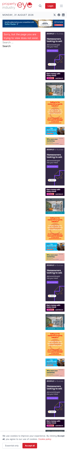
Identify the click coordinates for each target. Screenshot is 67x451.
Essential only (12, 445)
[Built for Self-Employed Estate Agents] (55, 131)
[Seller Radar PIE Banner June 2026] (33, 23)
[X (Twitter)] (54, 15)
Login (50, 5)
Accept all (30, 445)
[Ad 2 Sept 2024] (55, 113)
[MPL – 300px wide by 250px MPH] (55, 90)
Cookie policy (44, 439)
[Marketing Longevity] (55, 141)
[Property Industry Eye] (17, 5)
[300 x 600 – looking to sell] (55, 51)
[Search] (40, 5)
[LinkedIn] (63, 15)
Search (6, 46)
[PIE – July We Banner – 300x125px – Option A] (55, 76)
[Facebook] (59, 15)
